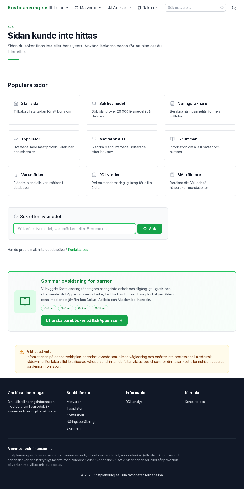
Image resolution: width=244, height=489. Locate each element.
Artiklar (119, 7)
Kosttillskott (75, 415)
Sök (152, 228)
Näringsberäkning (81, 422)
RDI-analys (134, 402)
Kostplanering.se (27, 7)
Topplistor (75, 408)
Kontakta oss (78, 249)
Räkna (148, 7)
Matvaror (88, 7)
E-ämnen (74, 428)
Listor (59, 7)
